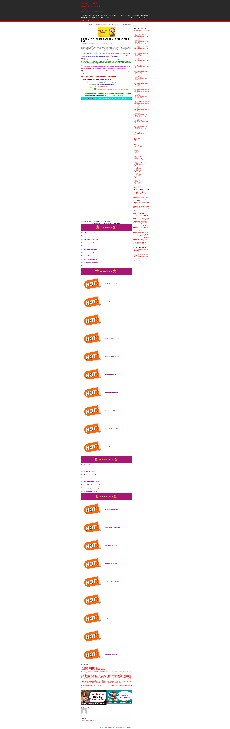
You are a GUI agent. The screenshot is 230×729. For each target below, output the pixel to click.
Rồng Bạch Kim (136, 222)
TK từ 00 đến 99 (138, 175)
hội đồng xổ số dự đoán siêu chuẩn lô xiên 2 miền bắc (142, 72)
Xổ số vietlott (137, 145)
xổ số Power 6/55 (138, 147)
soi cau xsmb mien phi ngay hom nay (90, 681)
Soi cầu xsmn (128, 15)
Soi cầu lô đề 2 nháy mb (89, 676)
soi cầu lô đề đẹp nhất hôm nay (138, 242)
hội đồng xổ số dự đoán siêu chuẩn (140, 215)
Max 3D (136, 149)
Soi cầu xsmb (103, 15)
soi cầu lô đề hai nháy (99, 676)
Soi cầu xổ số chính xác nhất (138, 243)
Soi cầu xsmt (120, 15)
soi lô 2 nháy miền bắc (107, 681)
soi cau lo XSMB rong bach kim (140, 234)
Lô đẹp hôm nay (141, 219)
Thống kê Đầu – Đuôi (139, 171)
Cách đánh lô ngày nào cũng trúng (140, 195)
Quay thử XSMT (138, 185)
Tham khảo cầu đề (144, 15)
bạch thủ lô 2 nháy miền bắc (101, 55)
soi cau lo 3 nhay (89, 675)
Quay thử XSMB (138, 182)
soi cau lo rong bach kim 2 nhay (113, 677)
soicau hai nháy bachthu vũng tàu (98, 682)
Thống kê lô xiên (138, 167)
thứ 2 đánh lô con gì (109, 682)
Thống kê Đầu (138, 169)
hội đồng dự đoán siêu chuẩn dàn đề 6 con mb (93, 667)
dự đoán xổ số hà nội (142, 207)
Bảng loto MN (138, 180)
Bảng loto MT (137, 179)
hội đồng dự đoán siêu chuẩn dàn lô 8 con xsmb (92, 685)
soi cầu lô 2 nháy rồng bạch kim (103, 674)
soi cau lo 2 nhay (109, 56)
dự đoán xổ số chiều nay (139, 206)
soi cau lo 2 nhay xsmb (125, 674)
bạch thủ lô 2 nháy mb (123, 55)
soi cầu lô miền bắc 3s (87, 677)
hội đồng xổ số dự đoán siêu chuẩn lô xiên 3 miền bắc (142, 74)
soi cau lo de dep (142, 222)
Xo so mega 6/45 (138, 146)
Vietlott (121, 17)
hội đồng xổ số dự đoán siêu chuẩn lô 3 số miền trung (142, 97)
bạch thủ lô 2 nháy (97, 671)
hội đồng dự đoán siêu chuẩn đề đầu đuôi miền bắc (120, 685)
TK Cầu (132, 17)
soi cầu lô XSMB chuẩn (144, 239)
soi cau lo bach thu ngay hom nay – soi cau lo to (90, 6)
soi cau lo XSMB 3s (142, 227)
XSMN (97, 17)
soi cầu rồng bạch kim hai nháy (97, 680)
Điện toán (127, 17)
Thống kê (139, 17)
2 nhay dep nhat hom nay (88, 671)
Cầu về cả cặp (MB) (139, 161)
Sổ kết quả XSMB (138, 140)
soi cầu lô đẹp (135, 241)
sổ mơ (88, 20)
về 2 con (115, 682)
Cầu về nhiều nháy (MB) (140, 162)
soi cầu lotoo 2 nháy (100, 678)
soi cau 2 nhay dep (93, 672)
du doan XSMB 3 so (140, 200)
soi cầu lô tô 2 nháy (123, 677)
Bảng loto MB (137, 177)
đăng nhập (88, 720)
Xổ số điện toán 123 (139, 155)
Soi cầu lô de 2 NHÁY (107, 675)
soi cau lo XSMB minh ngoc (141, 232)
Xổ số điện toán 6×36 (139, 153)
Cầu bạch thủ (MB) (139, 158)
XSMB (93, 17)
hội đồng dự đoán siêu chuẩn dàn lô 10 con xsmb (93, 666)
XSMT (102, 17)
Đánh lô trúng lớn (136, 15)
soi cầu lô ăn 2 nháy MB (97, 675)
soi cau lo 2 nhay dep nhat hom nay (115, 672)
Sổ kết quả (115, 17)
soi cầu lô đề (141, 241)
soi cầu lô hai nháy (106, 676)
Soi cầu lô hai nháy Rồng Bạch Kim (117, 676)
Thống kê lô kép (138, 168)
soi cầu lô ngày (95, 677)
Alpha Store (121, 727)
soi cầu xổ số (146, 242)
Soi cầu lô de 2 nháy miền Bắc (116, 675)
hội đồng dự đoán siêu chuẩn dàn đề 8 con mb (93, 668)
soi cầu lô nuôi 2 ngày (102, 677)
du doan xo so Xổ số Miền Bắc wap (140, 199)
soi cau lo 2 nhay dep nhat (103, 672)
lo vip (89, 672)
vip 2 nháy (119, 682)
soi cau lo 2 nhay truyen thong (115, 674)
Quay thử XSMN (138, 183)
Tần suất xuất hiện (138, 174)
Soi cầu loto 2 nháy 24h (91, 678)
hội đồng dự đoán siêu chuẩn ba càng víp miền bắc (141, 37)
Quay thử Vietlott (138, 186)
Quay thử (83, 20)
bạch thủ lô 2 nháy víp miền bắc (118, 671)
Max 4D (136, 150)
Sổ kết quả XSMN (138, 141)
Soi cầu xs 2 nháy (113, 680)
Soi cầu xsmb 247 (120, 680)
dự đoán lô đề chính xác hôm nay (141, 203)
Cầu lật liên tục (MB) (139, 159)
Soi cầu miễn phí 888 (87, 680)
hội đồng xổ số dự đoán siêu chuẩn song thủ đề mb (94, 669)
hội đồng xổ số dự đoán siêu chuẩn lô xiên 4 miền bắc (142, 76)
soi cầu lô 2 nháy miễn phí (91, 674)
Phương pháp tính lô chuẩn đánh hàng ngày (141, 220)
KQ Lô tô (145, 17)
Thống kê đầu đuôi (138, 164)
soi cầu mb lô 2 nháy (109, 678)
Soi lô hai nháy (127, 681)
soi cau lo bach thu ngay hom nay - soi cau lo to (92, 43)
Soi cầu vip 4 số (106, 680)
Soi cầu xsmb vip (112, 15)
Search (134, 26)
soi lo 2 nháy (100, 681)
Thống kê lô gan (138, 165)
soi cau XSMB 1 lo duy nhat (141, 236)
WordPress (111, 727)
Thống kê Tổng (138, 173)
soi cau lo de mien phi (143, 224)
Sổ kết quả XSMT (138, 143)
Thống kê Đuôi (138, 170)
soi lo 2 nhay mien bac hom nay (118, 681)
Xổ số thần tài (138, 156)
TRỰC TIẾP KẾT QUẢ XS (86, 17)
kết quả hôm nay (108, 17)
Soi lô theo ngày (89, 682)
